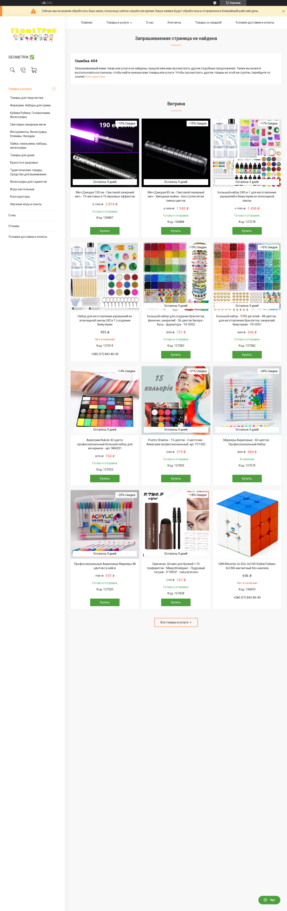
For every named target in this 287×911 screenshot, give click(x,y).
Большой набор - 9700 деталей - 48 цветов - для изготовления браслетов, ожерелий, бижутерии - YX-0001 (247, 320)
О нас (12, 215)
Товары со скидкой (208, 22)
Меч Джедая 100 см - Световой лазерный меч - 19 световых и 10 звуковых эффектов (105, 194)
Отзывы (13, 226)
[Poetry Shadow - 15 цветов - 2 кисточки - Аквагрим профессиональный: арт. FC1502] (176, 400)
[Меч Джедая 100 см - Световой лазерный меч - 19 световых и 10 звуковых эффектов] (105, 153)
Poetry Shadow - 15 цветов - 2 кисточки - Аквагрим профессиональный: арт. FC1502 (175, 442)
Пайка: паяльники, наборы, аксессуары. (28, 145)
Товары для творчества (26, 97)
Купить (105, 231)
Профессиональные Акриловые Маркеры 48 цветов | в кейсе (105, 566)
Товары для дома (22, 155)
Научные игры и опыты (26, 204)
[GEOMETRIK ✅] (32, 36)
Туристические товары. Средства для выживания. (28, 172)
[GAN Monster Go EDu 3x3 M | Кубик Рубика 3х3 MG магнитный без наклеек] (247, 524)
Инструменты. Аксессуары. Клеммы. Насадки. (28, 134)
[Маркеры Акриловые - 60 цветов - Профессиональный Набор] (247, 400)
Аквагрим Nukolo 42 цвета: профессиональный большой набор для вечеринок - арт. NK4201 (105, 444)
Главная (86, 22)
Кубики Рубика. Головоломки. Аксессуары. (30, 115)
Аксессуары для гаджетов (28, 181)
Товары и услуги (20, 89)
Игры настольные (22, 189)
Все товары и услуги (174, 622)
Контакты (174, 22)
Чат (272, 900)
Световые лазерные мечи (28, 124)
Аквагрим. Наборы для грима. (30, 105)
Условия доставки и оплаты (27, 236)
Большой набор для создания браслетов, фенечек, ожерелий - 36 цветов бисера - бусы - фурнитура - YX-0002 (176, 320)
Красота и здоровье (24, 162)
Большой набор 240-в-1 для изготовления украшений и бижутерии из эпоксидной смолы (247, 196)
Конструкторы (20, 196)
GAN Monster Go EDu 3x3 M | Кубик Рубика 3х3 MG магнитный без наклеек (247, 566)
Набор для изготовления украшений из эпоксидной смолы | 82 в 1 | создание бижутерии (105, 320)
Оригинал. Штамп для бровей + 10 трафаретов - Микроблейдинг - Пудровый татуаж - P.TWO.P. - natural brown (176, 568)
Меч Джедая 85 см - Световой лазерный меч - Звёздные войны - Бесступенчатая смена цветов (176, 196)
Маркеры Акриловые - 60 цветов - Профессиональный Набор (247, 442)
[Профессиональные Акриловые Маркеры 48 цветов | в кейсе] (105, 524)
